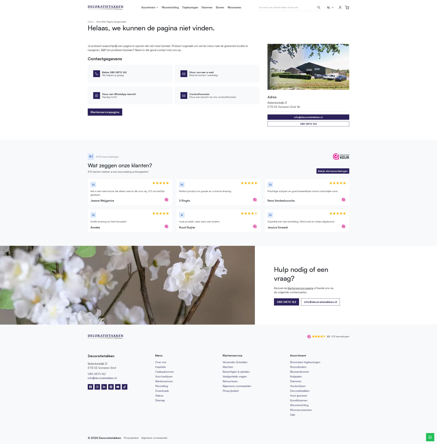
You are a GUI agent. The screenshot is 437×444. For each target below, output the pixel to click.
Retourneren (230, 381)
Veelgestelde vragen (235, 376)
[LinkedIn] (104, 387)
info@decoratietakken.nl (320, 302)
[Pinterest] (111, 387)
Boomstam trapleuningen (305, 362)
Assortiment (148, 7)
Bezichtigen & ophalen (236, 371)
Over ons (160, 362)
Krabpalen (296, 376)
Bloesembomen (299, 371)
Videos (159, 395)
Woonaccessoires (301, 410)
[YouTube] (118, 387)
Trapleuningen (190, 7)
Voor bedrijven (164, 376)
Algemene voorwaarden (237, 386)
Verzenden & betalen (235, 362)
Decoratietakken (300, 390)
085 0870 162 (308, 123)
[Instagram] (97, 387)
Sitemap (160, 400)
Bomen (220, 7)
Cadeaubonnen (164, 371)
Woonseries (234, 7)
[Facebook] (90, 387)
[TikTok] (124, 387)
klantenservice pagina (300, 288)
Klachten (228, 367)
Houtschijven (298, 386)
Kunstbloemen (298, 400)
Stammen (207, 7)
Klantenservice (164, 381)
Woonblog (161, 386)
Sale (292, 414)
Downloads (162, 390)
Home (90, 21)
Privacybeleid (230, 390)
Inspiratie (160, 367)
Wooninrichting (170, 7)
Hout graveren (298, 395)
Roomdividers (298, 367)
